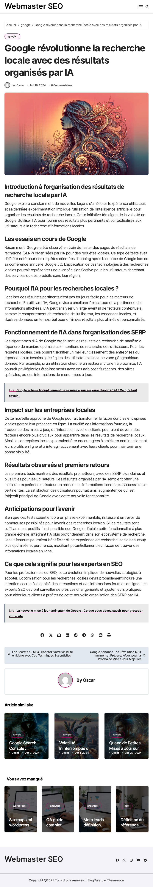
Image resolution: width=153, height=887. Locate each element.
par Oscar (18, 85)
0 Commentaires (61, 85)
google (12, 36)
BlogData (94, 880)
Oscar (89, 680)
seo (126, 805)
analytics (55, 805)
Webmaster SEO (33, 6)
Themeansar (115, 880)
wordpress (19, 805)
